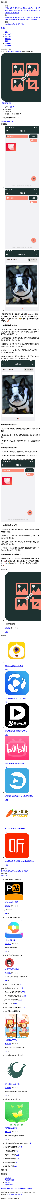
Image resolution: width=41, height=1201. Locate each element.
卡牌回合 (30, 8)
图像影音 (14, 19)
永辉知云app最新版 (11, 1128)
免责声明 (23, 1188)
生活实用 (37, 17)
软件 (12, 51)
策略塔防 (34, 10)
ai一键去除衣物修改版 (12, 969)
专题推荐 (8, 24)
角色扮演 (17, 8)
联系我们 (10, 1188)
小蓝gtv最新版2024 (11, 940)
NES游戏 (11, 13)
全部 (6, 8)
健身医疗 (17, 17)
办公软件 (11, 17)
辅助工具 (24, 17)
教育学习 (27, 19)
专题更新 (8, 46)
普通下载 (10, 121)
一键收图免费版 (6, 103)
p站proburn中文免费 (11, 902)
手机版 (3, 28)
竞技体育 (24, 8)
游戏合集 (14, 24)
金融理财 (8, 19)
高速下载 (4, 121)
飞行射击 (21, 10)
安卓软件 (8, 36)
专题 (6, 41)
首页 (6, 32)
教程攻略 (8, 39)
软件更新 (8, 43)
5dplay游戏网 (9, 1184)
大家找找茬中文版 (11, 1040)
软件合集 (21, 24)
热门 (2, 876)
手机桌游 (27, 10)
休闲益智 (8, 1044)
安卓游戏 (8, 34)
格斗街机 (37, 8)
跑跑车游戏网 (9, 1180)
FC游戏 (16, 13)
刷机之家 (8, 1182)
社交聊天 (30, 17)
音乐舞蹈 (8, 10)
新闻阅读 (21, 19)
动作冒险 (11, 8)
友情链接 (30, 1188)
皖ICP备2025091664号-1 (15, 1194)
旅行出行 (34, 19)
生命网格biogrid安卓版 (12, 1084)
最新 (5, 876)
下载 (6, 632)
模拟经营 (14, 10)
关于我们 (4, 1188)
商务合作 (17, 1188)
